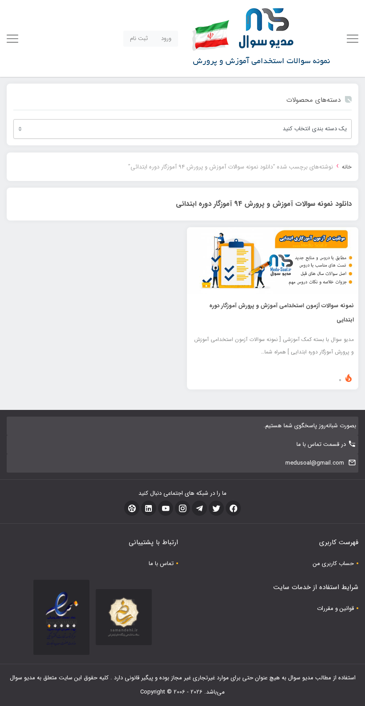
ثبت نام (139, 38)
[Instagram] (182, 508)
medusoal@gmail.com (314, 463)
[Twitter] (216, 508)
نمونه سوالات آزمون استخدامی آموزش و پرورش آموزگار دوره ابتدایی (281, 313)
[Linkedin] (148, 508)
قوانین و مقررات (335, 608)
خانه (347, 167)
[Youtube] (165, 508)
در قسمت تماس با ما (321, 444)
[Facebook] (233, 508)
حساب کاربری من (333, 563)
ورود (166, 38)
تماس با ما (161, 563)
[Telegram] (199, 508)
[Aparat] (131, 508)
